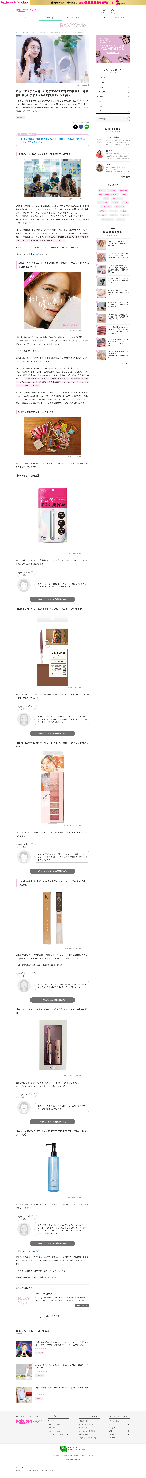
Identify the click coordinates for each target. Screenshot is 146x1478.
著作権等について (79, 1455)
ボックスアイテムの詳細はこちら (52, 599)
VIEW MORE (125, 177)
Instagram (112, 1428)
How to (101, 190)
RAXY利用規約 (84, 1434)
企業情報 (56, 1455)
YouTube (112, 1438)
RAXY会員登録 (114, 1421)
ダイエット (102, 215)
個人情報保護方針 (66, 1455)
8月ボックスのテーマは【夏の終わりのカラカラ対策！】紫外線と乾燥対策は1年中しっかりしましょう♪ (53, 140)
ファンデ (124, 215)
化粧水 (124, 211)
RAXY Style (50, 18)
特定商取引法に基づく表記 (87, 1438)
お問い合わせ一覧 (33, 1471)
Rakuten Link (113, 1434)
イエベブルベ (120, 207)
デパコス (113, 215)
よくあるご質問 (118, 18)
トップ (27, 18)
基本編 (125, 194)
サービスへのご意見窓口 (87, 1431)
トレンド (115, 203)
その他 (99, 111)
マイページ (52, 1428)
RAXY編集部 (20, 117)
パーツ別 (113, 211)
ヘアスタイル (106, 207)
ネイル (99, 101)
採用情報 (90, 1455)
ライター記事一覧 (81, 1305)
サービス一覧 (20, 1471)
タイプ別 (120, 219)
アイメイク (101, 87)
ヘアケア (100, 97)
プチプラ (103, 211)
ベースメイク (101, 82)
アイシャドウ (103, 203)
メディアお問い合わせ (86, 1424)
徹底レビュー (117, 199)
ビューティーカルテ (55, 1431)
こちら (37, 254)
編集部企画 (123, 190)
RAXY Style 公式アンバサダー (108, 194)
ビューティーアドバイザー (57, 1434)
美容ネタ (39, 1398)
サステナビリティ (47, 1471)
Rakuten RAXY (26, 10)
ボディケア (101, 92)
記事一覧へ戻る (52, 1315)
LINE (110, 1431)
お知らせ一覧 (83, 1421)
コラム (24, 114)
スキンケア (101, 77)
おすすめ (112, 190)
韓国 (106, 199)
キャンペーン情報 (73, 18)
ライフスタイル (107, 219)
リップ (125, 203)
